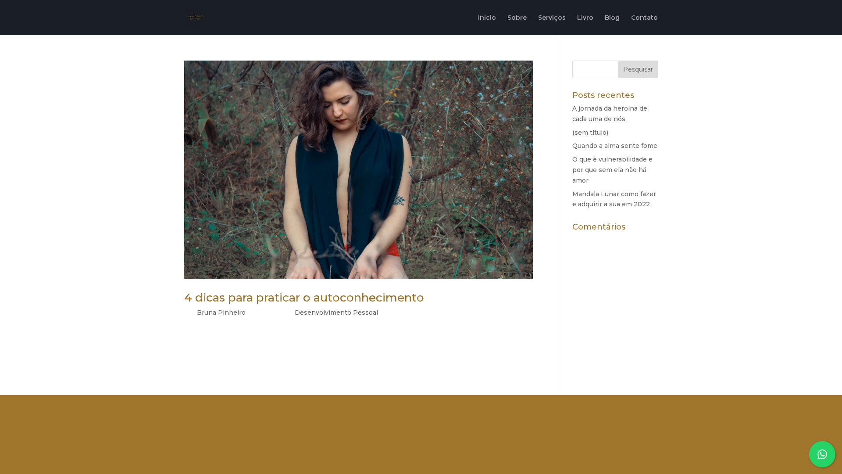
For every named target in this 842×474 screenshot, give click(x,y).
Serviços (552, 18)
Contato (644, 18)
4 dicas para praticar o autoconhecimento (304, 298)
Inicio (487, 18)
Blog (612, 18)
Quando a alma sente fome (614, 146)
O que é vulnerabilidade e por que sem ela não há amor (612, 169)
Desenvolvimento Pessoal (336, 312)
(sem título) (590, 132)
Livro (585, 18)
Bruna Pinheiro (221, 312)
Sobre (517, 18)
